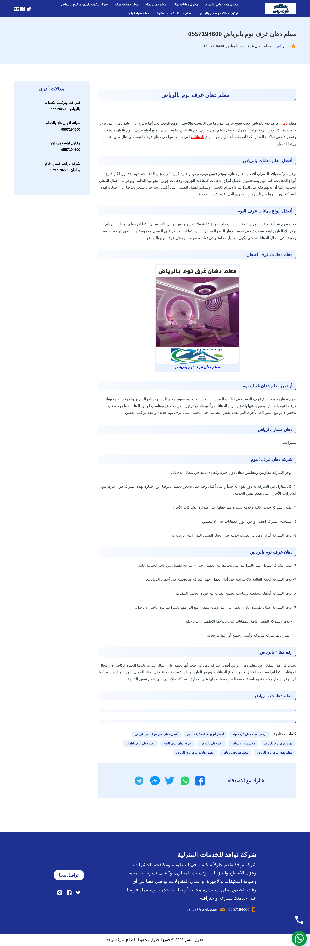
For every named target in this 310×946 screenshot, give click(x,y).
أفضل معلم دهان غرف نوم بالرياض (156, 734)
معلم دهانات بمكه (126, 4)
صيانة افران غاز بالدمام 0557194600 (63, 126)
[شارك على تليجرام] (139, 780)
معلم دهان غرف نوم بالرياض (274, 752)
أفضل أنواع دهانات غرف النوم (205, 734)
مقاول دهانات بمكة (185, 4)
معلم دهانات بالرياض (235, 752)
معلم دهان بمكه (155, 4)
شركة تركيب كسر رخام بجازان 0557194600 (62, 166)
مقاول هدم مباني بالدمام (221, 4)
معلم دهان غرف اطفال (141, 743)
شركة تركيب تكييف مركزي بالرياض (84, 4)
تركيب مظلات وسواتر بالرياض (218, 13)
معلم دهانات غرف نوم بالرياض (195, 752)
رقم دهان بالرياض (211, 743)
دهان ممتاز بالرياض (243, 743)
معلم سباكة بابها (138, 13)
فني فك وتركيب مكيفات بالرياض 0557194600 (62, 106)
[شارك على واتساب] (185, 780)
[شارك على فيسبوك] (200, 780)
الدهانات (197, 137)
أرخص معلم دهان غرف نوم (249, 734)
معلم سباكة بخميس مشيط (173, 13)
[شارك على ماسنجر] (155, 780)
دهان (283, 123)
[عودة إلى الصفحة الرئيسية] (293, 46)
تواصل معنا (69, 875)
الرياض (281, 46)
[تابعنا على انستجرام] (16, 9)
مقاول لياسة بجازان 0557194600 (65, 146)
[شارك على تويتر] (169, 780)
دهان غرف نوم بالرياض (278, 743)
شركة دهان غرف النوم (178, 743)
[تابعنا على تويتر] (28, 9)
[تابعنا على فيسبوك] (22, 9)
